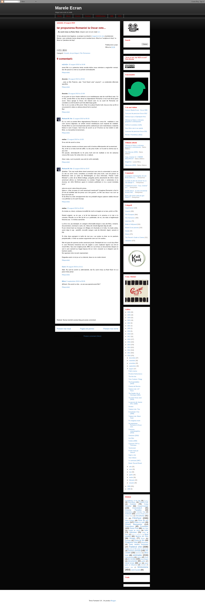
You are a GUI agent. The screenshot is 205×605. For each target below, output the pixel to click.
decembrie (132, 358)
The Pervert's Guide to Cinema (134, 237)
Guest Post (134, 528)
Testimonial (132, 448)
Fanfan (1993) (133, 441)
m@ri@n (65, 64)
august (131, 369)
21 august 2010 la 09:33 (81, 118)
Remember (144, 542)
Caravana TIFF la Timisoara (134, 444)
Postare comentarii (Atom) (92, 336)
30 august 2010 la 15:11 (74, 267)
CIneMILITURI (143, 502)
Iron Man (131, 438)
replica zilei (129, 567)
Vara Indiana (132, 458)
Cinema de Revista (134, 386)
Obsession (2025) (130, 165)
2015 (129, 342)
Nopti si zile (132, 455)
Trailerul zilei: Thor (134, 409)
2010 (129, 355)
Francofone (129, 526)
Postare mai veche (110, 329)
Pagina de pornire (87, 329)
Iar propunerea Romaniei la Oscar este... (135, 425)
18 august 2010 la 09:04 (76, 79)
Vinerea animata (134, 551)
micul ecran (129, 563)
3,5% (119, 16)
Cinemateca (129, 512)
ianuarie (131, 483)
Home (59, 16)
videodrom (128, 240)
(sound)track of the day (132, 500)
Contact (88, 16)
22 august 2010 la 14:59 (75, 139)
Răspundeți (66, 72)
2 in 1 (146, 500)
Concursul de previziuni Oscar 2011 (136, 131)
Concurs (128, 514)
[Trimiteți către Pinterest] (66, 50)
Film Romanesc (85, 53)
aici (99, 32)
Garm (64, 267)
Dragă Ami (128, 162)
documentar (132, 561)
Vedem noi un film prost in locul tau (136, 549)
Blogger (113, 600)
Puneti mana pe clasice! (133, 451)
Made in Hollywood (131, 224)
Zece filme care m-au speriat (134, 128)
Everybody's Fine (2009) (134, 412)
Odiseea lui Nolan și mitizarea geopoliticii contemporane (134, 120)
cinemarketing (129, 557)
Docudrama (140, 516)
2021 (129, 326)
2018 (129, 334)
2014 (129, 344)
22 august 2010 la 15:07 (81, 168)
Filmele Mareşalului (133, 524)
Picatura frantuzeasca (135, 374)
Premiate (128, 540)
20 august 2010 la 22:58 (76, 93)
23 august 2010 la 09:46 (75, 208)
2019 (129, 331)
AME (111, 16)
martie (131, 477)
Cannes (133, 504)
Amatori (131, 406)
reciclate (143, 565)
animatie (137, 555)
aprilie (131, 475)
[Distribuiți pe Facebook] (64, 50)
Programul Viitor (131, 542)
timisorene (143, 567)
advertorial (139, 552)
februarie (132, 480)
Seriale (127, 231)
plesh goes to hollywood (136, 564)
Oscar (143, 538)
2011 (129, 353)
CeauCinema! (129, 208)
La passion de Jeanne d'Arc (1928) (135, 403)
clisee (146, 557)
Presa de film (139, 540)
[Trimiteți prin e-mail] (58, 50)
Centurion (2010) (134, 435)
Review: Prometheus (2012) (133, 135)
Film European (129, 214)
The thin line (132, 376)
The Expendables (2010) (134, 382)
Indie (146, 530)
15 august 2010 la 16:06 (77, 64)
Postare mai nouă (64, 329)
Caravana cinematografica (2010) (134, 431)
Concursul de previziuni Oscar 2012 (136, 113)
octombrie (132, 363)
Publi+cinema (133, 371)
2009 (129, 486)
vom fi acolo (135, 570)
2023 (129, 320)
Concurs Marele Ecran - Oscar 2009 (136, 110)
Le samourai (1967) (134, 460)
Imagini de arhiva (134, 530)
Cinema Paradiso (133, 510)
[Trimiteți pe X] (62, 50)
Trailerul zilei (135, 546)
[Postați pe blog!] (60, 50)
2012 (129, 350)
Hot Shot (145, 528)
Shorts (127, 234)
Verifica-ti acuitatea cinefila (133, 125)
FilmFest (136, 518)
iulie (130, 466)
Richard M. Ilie (67, 118)
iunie (130, 469)
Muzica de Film (142, 536)
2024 (129, 317)
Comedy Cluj (141, 512)
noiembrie (132, 360)
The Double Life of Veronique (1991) (135, 394)
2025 (129, 315)
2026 (129, 312)
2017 (129, 336)
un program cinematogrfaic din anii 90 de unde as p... (135, 176)
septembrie (132, 366)
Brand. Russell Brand (135, 463)
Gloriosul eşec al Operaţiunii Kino (135, 116)
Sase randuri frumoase (138, 544)
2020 (129, 328)
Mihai (64, 281)
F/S (126, 518)
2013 (129, 347)
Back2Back (131, 502)
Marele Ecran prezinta (132, 227)
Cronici (78, 16)
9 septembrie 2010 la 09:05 (76, 281)
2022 (129, 323)
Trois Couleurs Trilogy (135, 379)
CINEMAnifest (100, 16)
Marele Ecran (68, 8)
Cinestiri (66, 53)
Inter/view (128, 221)
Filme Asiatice (129, 520)
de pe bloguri (74, 53)
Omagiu (132, 538)
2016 (129, 339)
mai (130, 472)
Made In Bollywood (137, 534)
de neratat (131, 559)
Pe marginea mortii (134, 420)
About (68, 16)
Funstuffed (144, 526)
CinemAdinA (137, 508)
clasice (139, 557)
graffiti (143, 561)
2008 (129, 489)
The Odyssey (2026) (131, 152)
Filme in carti (139, 522)
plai (140, 563)
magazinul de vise (98, 36)
